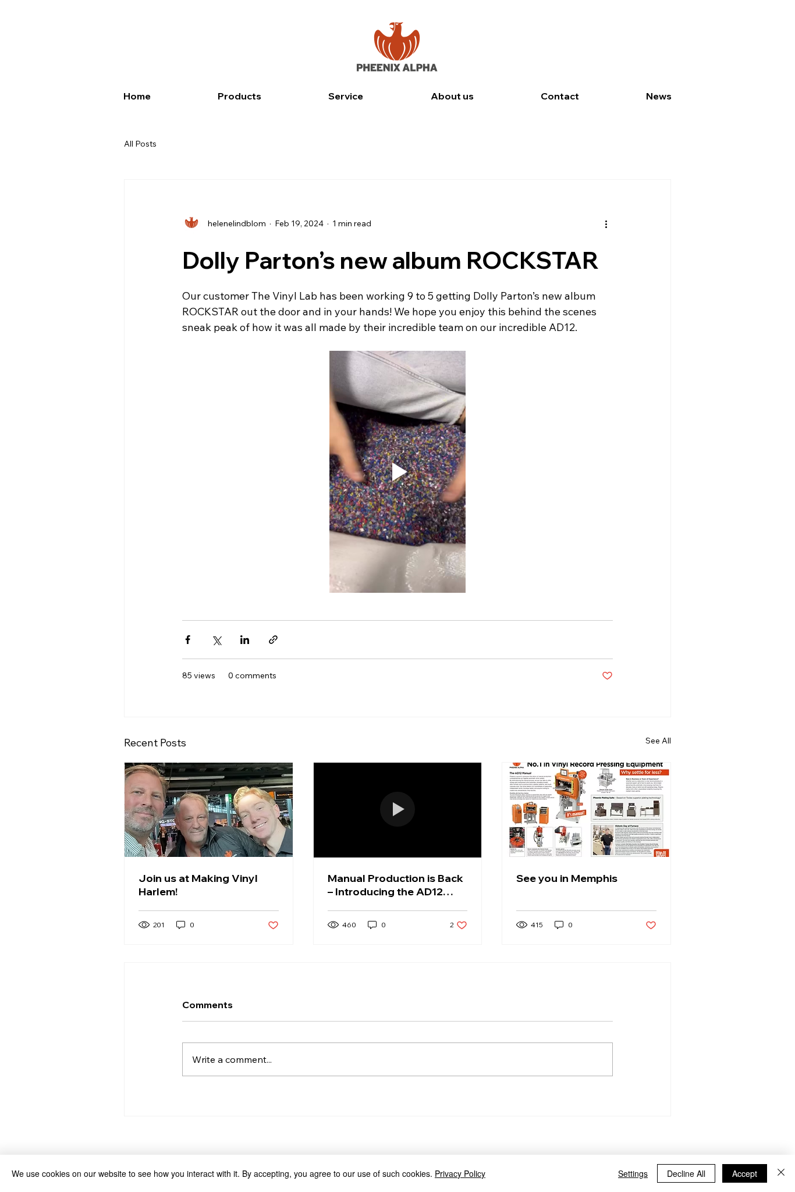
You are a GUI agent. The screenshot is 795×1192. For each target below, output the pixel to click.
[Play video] (397, 472)
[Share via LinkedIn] (244, 639)
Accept (744, 1173)
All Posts (140, 143)
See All (658, 740)
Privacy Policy (460, 1173)
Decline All (686, 1173)
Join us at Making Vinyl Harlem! (198, 884)
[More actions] (606, 224)
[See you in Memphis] (586, 810)
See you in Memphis (566, 878)
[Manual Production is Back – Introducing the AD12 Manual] (398, 810)
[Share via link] (273, 639)
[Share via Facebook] (187, 639)
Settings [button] (633, 1173)
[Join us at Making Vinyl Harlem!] (209, 810)
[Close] (781, 1173)
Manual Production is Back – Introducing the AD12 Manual (395, 884)
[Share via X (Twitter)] (216, 639)
